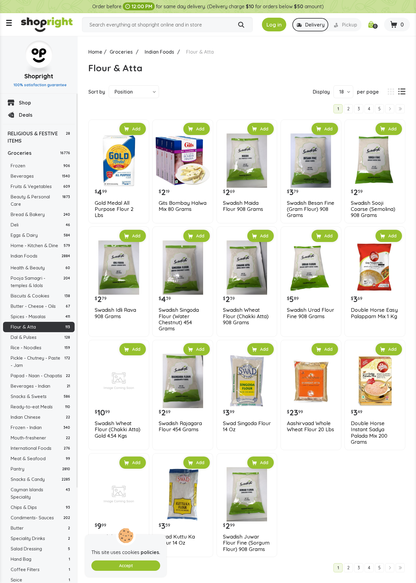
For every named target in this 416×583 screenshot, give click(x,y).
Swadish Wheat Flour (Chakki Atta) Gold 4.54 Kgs (117, 429)
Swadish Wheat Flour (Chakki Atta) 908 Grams (246, 316)
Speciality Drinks (40, 538)
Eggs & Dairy (40, 235)
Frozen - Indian (40, 427)
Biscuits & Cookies (40, 296)
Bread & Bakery (40, 214)
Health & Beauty (40, 268)
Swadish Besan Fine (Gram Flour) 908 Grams (310, 209)
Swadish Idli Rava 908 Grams (115, 313)
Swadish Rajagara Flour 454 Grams (180, 426)
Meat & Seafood (40, 458)
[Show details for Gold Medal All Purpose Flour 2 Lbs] (119, 160)
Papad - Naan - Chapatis (40, 376)
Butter (40, 528)
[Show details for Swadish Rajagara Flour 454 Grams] (183, 381)
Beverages (40, 176)
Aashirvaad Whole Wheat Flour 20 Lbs (310, 426)
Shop (25, 103)
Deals (25, 115)
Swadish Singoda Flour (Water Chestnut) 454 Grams (179, 319)
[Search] (241, 25)
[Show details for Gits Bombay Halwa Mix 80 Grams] (183, 160)
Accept (126, 565)
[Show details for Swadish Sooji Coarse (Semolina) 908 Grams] (375, 160)
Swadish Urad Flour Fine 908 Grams (310, 313)
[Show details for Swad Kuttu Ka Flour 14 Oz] (183, 494)
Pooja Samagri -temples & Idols (40, 281)
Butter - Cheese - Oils (40, 306)
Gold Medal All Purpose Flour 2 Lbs (114, 209)
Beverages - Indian (40, 386)
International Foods (40, 448)
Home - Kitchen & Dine (40, 245)
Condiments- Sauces (40, 518)
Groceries (39, 153)
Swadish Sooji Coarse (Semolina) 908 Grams (373, 209)
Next (389, 108)
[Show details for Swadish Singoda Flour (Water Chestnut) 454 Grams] (183, 267)
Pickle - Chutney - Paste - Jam (40, 361)
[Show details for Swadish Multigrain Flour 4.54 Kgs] (119, 494)
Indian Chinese (40, 417)
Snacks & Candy (40, 479)
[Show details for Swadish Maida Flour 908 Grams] (247, 160)
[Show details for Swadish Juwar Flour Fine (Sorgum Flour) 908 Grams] (247, 494)
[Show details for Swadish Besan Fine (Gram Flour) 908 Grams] (311, 160)
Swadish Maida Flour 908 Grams (243, 206)
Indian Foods (40, 256)
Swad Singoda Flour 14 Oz (247, 426)
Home (95, 52)
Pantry (40, 469)
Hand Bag (40, 559)
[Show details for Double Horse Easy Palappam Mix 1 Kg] (375, 267)
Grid (390, 92)
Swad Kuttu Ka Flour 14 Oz (177, 540)
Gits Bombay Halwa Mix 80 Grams (182, 206)
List (401, 92)
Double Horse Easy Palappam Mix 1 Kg (374, 313)
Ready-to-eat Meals (40, 407)
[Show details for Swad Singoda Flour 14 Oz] (247, 381)
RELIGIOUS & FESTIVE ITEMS (39, 137)
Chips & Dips (40, 507)
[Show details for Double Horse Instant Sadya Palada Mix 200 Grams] (375, 381)
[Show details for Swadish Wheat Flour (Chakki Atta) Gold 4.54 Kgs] (119, 381)
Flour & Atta (40, 327)
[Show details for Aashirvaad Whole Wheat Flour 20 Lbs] (311, 381)
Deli (40, 225)
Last (400, 108)
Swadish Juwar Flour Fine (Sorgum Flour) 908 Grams (246, 543)
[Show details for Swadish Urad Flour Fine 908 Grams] (311, 267)
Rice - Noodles (40, 347)
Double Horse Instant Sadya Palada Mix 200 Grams (369, 432)
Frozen (40, 166)
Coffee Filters (40, 569)
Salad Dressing (40, 549)
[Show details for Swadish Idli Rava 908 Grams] (119, 267)
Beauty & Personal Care (40, 200)
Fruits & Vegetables (40, 186)
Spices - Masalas (40, 316)
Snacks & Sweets (40, 396)
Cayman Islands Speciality (40, 493)
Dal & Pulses (40, 337)
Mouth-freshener (40, 438)
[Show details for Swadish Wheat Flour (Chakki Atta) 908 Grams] (247, 267)
